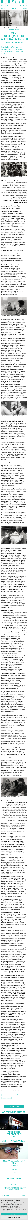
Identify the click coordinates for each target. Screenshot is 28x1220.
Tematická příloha (14, 29)
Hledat (25, 8)
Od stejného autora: (14, 1112)
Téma (14, 1136)
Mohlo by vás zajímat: (14, 1141)
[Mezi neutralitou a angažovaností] (14, 18)
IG (23, 6)
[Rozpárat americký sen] (14, 1151)
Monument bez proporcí (14, 1133)
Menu (14, 8)
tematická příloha (16, 1094)
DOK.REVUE (4, 5)
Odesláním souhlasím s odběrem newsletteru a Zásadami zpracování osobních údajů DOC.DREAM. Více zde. (14, 1188)
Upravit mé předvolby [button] (14, 1217)
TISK (15, 1173)
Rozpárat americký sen (14, 1162)
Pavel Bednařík (18, 42)
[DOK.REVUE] (14, 2)
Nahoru (14, 1169)
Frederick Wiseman (6, 1098)
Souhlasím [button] (14, 1214)
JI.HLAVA (6, 1195)
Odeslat (14, 1184)
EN (26, 6)
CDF (24, 1195)
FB (20, 6)
